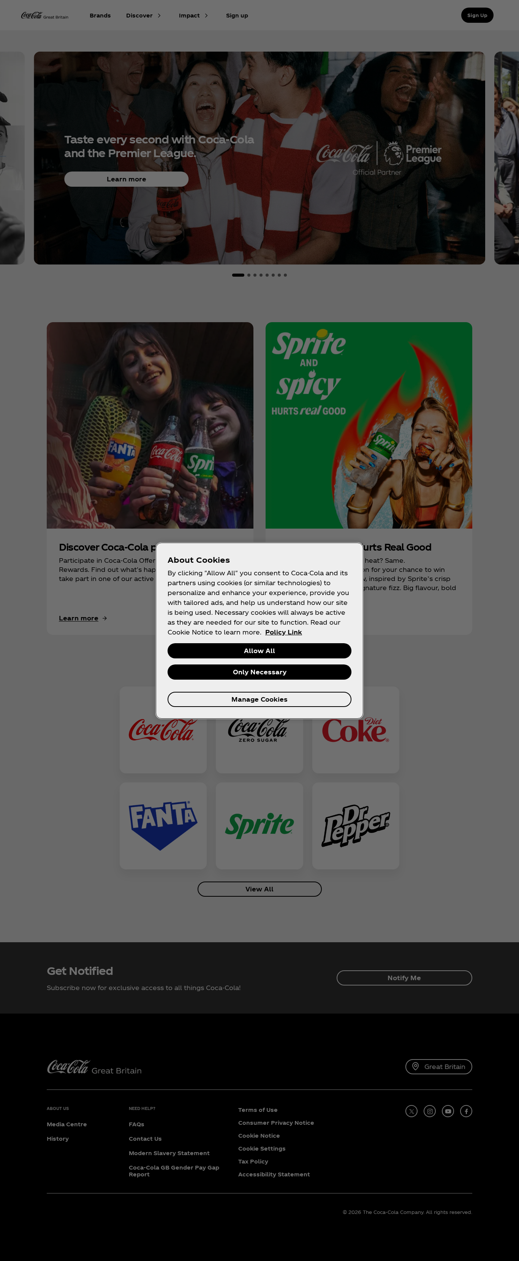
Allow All (259, 650)
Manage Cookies (259, 699)
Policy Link (283, 632)
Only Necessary (259, 671)
